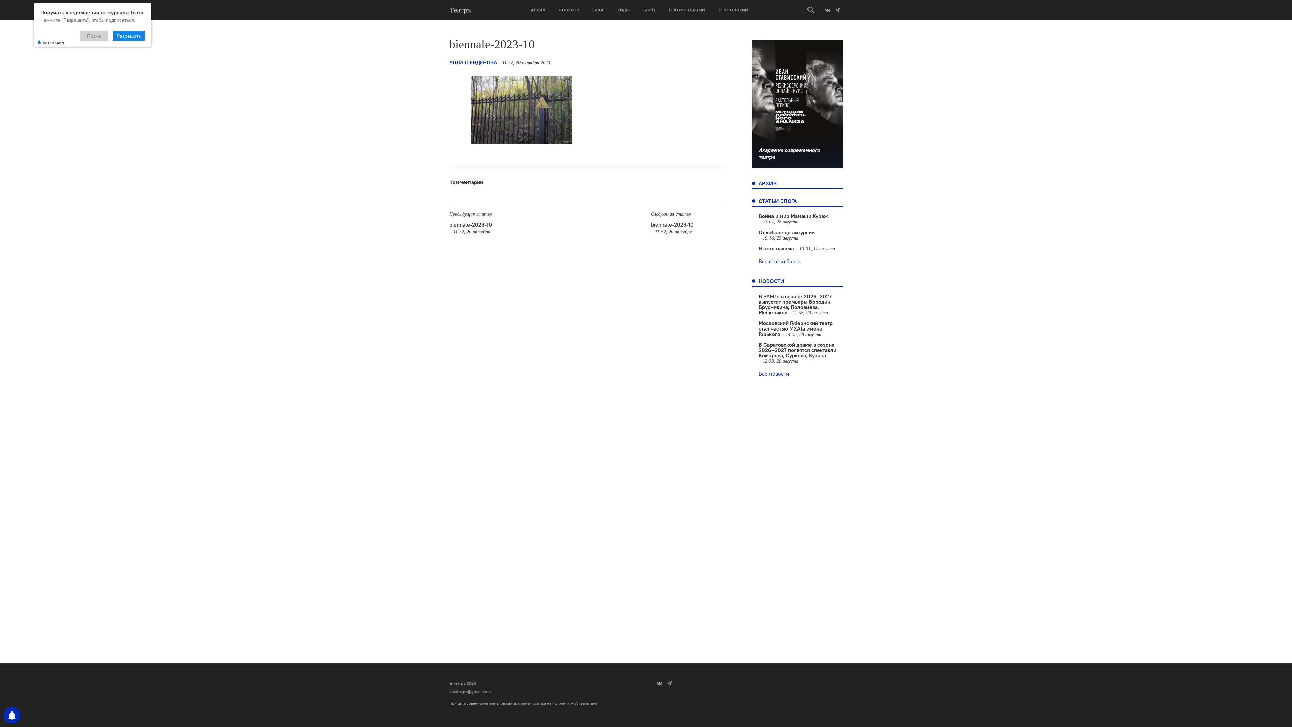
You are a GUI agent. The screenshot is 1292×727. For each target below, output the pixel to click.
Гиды (624, 9)
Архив (538, 9)
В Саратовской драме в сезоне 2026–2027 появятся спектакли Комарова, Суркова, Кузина (797, 350)
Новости (569, 9)
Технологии (733, 9)
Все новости (774, 373)
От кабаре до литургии (787, 232)
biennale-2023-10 (470, 224)
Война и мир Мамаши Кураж (793, 216)
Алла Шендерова (473, 62)
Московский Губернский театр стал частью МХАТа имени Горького (796, 328)
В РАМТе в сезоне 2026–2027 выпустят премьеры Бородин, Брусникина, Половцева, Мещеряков (795, 304)
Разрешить (129, 35)
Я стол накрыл (776, 248)
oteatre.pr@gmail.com (470, 691)
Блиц (649, 9)
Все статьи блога (779, 261)
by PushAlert (53, 42)
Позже (94, 35)
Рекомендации (687, 9)
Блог (598, 9)
